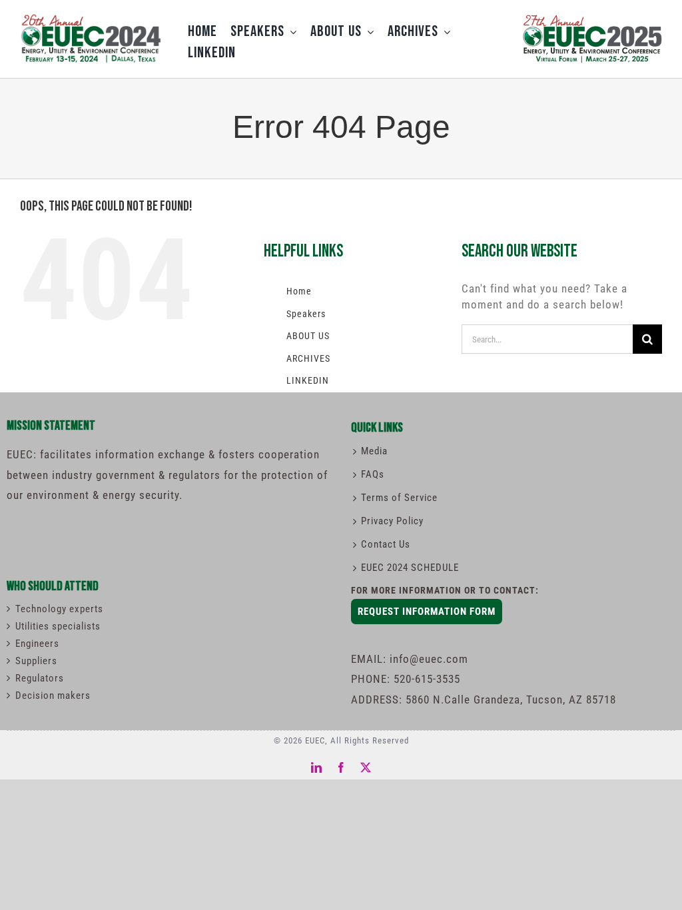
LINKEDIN (307, 380)
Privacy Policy (392, 521)
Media (374, 451)
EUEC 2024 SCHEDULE (410, 568)
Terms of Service (399, 498)
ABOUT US (308, 335)
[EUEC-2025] (591, 15)
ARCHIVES (308, 358)
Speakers (306, 313)
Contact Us (385, 544)
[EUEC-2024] (90, 18)
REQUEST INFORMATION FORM (427, 612)
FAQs (372, 474)
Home (299, 291)
